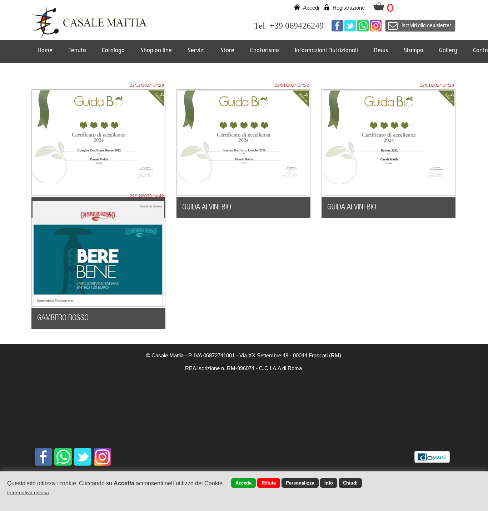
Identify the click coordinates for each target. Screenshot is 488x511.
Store (227, 51)
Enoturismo (264, 51)
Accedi (311, 8)
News (381, 51)
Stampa (413, 51)
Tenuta (77, 51)
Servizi (196, 51)
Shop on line (156, 51)
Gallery (448, 51)
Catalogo (113, 51)
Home (45, 51)
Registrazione (349, 8)
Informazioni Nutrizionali (326, 51)
